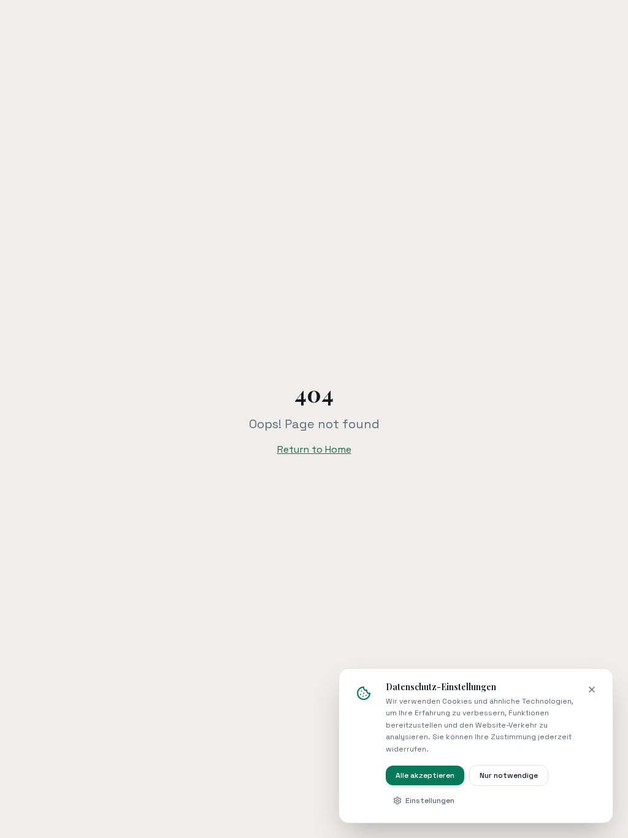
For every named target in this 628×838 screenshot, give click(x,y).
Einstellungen (429, 800)
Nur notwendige (509, 775)
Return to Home (314, 449)
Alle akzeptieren (425, 775)
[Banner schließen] (591, 689)
